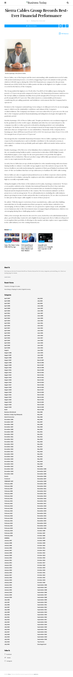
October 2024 (41, 580)
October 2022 (41, 575)
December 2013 (8, 441)
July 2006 (7, 605)
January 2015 (8, 570)
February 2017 (8, 513)
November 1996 (41, 469)
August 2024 (7, 402)
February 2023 (8, 525)
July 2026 (39, 303)
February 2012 (8, 501)
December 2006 (8, 424)
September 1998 (42, 590)
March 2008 (40, 367)
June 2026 (40, 357)
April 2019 (7, 333)
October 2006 (41, 535)
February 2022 (8, 523)
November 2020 (41, 511)
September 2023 (42, 634)
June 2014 (40, 330)
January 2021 (8, 585)
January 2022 (8, 587)
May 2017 (39, 446)
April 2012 (7, 315)
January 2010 (8, 558)
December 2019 (8, 456)
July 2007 (7, 607)
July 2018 (7, 634)
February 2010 (8, 496)
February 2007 (8, 488)
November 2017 (41, 503)
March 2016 (40, 387)
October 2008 (41, 540)
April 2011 (7, 313)
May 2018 (39, 449)
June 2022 (40, 348)
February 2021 (8, 521)
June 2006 (40, 311)
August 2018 (7, 387)
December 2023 (8, 469)
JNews (9, 674)
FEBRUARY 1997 (8, 481)
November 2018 (41, 506)
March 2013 (40, 380)
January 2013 (8, 565)
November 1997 (41, 471)
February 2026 (8, 535)
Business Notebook (10, 412)
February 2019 (8, 518)
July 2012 (7, 619)
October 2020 (41, 570)
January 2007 (8, 550)
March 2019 (40, 395)
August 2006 (7, 357)
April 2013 (7, 318)
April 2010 (7, 311)
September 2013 (42, 609)
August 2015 (7, 380)
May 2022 (39, 456)
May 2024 (39, 461)
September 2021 (42, 629)
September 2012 (42, 607)
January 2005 (8, 545)
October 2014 (41, 555)
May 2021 (39, 454)
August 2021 (7, 395)
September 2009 (42, 600)
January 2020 (8, 582)
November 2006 (41, 474)
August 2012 (7, 372)
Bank (5, 409)
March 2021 (40, 397)
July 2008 (7, 609)
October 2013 (41, 553)
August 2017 (7, 385)
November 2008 (41, 481)
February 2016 (8, 511)
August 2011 (7, 370)
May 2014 (39, 439)
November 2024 (41, 523)
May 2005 (39, 417)
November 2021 (41, 513)
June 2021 (40, 345)
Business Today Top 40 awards (13, 414)
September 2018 (42, 622)
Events (6, 476)
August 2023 (7, 399)
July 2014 (7, 624)
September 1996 (42, 585)
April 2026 (7, 348)
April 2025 (7, 345)
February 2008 (8, 491)
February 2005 (8, 483)
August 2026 (7, 407)
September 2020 (42, 627)
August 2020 (7, 392)
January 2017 (8, 575)
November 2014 (41, 496)
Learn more (7, 277)
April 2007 (7, 303)
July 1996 (7, 600)
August (6, 350)
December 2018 (8, 454)
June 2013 (40, 328)
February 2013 (8, 503)
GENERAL (7, 538)
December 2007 (8, 427)
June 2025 (40, 355)
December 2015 (8, 446)
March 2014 (40, 382)
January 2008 (8, 553)
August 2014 (7, 377)
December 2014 (8, 444)
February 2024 (8, 528)
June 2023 (40, 350)
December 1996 (8, 419)
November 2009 (41, 483)
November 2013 (41, 493)
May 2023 (39, 459)
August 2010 (7, 367)
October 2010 (41, 545)
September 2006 (42, 592)
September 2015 (42, 614)
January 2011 (8, 560)
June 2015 (40, 333)
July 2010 (7, 614)
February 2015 (8, 508)
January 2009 (8, 555)
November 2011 (41, 488)
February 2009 (8, 493)
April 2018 (7, 330)
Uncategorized (41, 644)
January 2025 (8, 595)
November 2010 (41, 486)
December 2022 (8, 464)
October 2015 (41, 558)
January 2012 (8, 563)
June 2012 (40, 325)
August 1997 (7, 355)
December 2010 (8, 434)
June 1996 (40, 306)
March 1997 (40, 360)
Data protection (9, 417)
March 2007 (40, 365)
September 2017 (42, 619)
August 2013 (7, 375)
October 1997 (41, 533)
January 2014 (8, 567)
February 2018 (8, 516)
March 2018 (40, 392)
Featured (7, 479)
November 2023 (41, 521)
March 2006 (40, 362)
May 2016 (39, 444)
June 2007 (40, 313)
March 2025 (40, 407)
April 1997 (7, 298)
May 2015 (39, 441)
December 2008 (8, 429)
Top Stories (40, 642)
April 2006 (7, 301)
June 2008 (40, 315)
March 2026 (40, 409)
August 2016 (7, 382)
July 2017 (7, 632)
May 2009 (39, 427)
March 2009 (40, 370)
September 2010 (42, 602)
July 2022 (7, 642)
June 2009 (40, 318)
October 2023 (41, 577)
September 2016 (42, 617)
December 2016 (8, 449)
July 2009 (7, 612)
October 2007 (41, 538)
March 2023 (40, 402)
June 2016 (40, 335)
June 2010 (40, 320)
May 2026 (39, 466)
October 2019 (41, 567)
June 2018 (40, 340)
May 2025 (39, 464)
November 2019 (41, 508)
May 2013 (39, 437)
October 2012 (41, 550)
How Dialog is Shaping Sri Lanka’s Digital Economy (17, 289)
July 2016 (7, 629)
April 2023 (7, 340)
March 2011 (40, 375)
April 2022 (7, 338)
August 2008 (7, 362)
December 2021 (8, 461)
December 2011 (8, 437)
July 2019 (7, 637)
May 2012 (39, 434)
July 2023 (7, 644)
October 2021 (41, 572)
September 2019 (42, 624)
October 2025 (41, 582)
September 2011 (42, 605)
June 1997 (40, 308)
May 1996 (39, 412)
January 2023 (8, 590)
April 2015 (7, 323)
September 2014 (42, 612)
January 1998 (8, 543)
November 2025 (41, 528)
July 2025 (39, 301)
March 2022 (40, 399)
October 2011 (41, 548)
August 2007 (7, 360)
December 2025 (8, 474)
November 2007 (41, 479)
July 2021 (8, 241)
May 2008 (39, 424)
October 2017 (41, 563)
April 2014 (7, 320)
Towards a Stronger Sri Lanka (12, 286)
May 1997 (39, 414)
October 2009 (41, 543)
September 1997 (42, 587)
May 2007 (39, 422)
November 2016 (41, 501)
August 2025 (7, 404)
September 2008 (42, 597)
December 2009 (8, 432)
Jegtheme (35, 674)
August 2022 (7, 397)
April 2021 (7, 335)
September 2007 (42, 595)
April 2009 (7, 308)
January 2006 (8, 548)
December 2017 (8, 451)
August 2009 (7, 365)
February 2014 (8, 506)
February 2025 (8, 533)
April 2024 (7, 343)
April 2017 (7, 328)
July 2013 (7, 622)
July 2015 (7, 627)
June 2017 (40, 338)
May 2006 (39, 419)
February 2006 (8, 486)
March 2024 (40, 404)
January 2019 (8, 580)
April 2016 (7, 325)
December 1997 (8, 422)
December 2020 (8, 459)
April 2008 (7, 306)
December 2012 (8, 439)
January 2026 (8, 597)
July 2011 (7, 617)
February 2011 (8, 498)
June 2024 (40, 353)
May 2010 (39, 429)
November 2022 (41, 516)
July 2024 (39, 298)
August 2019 (7, 390)
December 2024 (8, 471)
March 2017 (40, 390)
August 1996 (7, 353)
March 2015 (40, 385)
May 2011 (39, 432)
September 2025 (42, 639)
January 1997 (8, 540)
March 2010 (40, 372)
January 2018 (8, 577)
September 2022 (42, 632)
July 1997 (7, 602)
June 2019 (40, 343)
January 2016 (8, 572)
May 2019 (39, 451)
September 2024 (42, 637)
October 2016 (41, 560)
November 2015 (41, 498)
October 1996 (41, 530)
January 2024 (8, 592)
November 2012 (41, 491)
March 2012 (40, 377)
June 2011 (40, 323)
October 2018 (41, 565)
